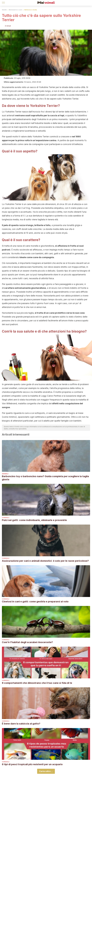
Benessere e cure (15, 10)
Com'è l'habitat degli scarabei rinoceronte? (27, 642)
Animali (5, 474)
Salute (4, 10)
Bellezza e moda (30, 10)
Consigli (5, 517)
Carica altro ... (46, 771)
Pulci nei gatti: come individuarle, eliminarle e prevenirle (34, 520)
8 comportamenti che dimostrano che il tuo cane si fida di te (37, 682)
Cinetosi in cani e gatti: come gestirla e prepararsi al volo (35, 601)
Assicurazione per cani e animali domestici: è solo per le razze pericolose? (45, 560)
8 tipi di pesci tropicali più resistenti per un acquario (32, 764)
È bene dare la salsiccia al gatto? (21, 723)
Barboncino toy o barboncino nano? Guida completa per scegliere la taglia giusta (45, 478)
